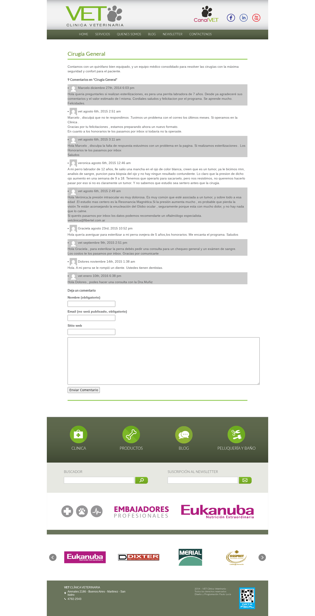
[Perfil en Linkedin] (244, 17)
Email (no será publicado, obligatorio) (97, 311)
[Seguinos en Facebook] (231, 17)
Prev (52, 557)
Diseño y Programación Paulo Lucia (213, 594)
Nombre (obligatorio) (84, 297)
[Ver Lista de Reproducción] (256, 17)
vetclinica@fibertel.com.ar (86, 220)
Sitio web (75, 325)
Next (262, 557)
